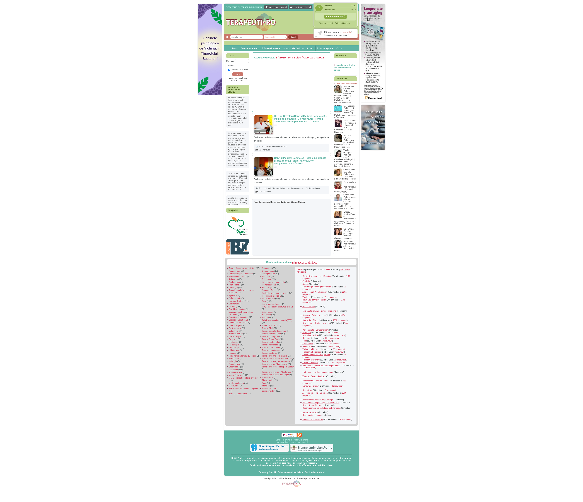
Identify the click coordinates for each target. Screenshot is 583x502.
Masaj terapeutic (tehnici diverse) (243, 378)
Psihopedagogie (269, 285)
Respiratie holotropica (271, 304)
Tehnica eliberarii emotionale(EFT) (277, 320)
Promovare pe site (325, 48)
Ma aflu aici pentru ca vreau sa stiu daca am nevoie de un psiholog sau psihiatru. (237, 166)
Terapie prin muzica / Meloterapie (276, 372)
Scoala (305, 284)
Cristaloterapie (235, 328)
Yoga (264, 383)
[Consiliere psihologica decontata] (373, 152)
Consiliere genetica (237, 309)
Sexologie (266, 315)
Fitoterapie (233, 342)
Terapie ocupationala (271, 350)
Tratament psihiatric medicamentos (317, 372)
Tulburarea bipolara (310, 349)
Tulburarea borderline (311, 352)
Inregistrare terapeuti (277, 7)
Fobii (304, 341)
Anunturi (310, 48)
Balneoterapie (235, 298)
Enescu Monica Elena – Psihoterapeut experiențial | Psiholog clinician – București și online (345, 219)
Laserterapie (234, 367)
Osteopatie (267, 268)
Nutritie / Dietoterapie (238, 394)
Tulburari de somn (310, 362)
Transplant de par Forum (296, 442)
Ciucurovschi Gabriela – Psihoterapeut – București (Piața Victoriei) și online (345, 174)
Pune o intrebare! (335, 16)
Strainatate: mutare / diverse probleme (319, 311)
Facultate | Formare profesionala (316, 287)
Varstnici (306, 297)
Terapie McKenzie (270, 345)
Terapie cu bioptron (270, 336)
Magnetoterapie (235, 372)
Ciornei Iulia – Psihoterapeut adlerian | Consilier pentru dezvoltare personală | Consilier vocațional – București (345, 202)
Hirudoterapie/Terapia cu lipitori (242, 356)
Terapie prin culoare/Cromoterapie (277, 358)
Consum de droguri (310, 386)
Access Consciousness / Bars (242, 268)
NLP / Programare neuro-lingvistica (244, 388)
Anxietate (306, 332)
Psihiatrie (266, 276)
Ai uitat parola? (237, 80)
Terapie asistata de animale (274, 331)
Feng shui (233, 339)
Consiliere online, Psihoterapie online (292, 440)
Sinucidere (307, 346)
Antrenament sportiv (238, 276)
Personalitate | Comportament (315, 330)
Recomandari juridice (311, 415)
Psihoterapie (267, 287)
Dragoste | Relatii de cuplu (314, 315)
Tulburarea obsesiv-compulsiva (316, 354)
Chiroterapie (234, 304)
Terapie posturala (269, 353)
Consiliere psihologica (238, 317)
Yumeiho (266, 386)
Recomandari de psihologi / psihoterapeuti (320, 402)
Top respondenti (326, 23)
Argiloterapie (234, 282)
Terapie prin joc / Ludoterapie (274, 364)
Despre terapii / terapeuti (313, 405)
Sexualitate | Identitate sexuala (316, 323)
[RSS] (299, 435)
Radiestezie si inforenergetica (275, 293)
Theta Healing (268, 380)
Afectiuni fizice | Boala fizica (314, 393)
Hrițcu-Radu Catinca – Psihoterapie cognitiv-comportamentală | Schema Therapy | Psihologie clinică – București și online (344, 94)
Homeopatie (234, 358)
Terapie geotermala (270, 342)
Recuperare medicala (271, 296)
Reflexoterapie (268, 298)
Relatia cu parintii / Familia (314, 300)
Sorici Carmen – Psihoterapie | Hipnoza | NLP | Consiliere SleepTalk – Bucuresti (345, 126)
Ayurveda (233, 295)
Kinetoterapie (234, 364)
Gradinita (306, 281)
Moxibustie (233, 386)
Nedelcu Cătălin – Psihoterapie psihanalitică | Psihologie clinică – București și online (344, 141)
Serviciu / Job (308, 306)
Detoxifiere (233, 331)
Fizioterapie (234, 345)
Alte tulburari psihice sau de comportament (321, 365)
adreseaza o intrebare (304, 262)
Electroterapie (235, 336)
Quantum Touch (269, 290)
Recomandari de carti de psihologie (317, 400)
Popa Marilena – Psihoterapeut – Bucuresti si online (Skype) (345, 187)
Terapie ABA (267, 328)
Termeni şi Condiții (267, 472)
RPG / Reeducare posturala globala (277, 307)
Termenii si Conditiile (314, 465)
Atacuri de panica (310, 335)
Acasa (234, 48)
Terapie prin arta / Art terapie (274, 356)
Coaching (233, 306)
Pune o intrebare (271, 48)
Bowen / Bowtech (236, 301)
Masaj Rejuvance (236, 375)
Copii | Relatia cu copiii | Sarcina (316, 276)
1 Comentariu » (265, 150)
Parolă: (231, 66)
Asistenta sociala (310, 412)
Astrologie (233, 287)
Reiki (264, 301)
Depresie (306, 338)
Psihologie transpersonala (273, 282)
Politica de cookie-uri (315, 472)
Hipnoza (232, 353)
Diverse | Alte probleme (312, 419)
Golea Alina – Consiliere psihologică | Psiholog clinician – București (344, 233)
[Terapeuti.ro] (292, 22)
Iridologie (233, 361)
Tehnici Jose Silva (270, 325)
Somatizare (307, 390)
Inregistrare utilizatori (301, 7)
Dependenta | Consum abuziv (315, 381)
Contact (339, 48)
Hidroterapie (234, 350)
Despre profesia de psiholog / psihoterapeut (321, 408)
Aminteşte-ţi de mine (239, 70)
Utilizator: (230, 61)
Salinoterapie (267, 312)
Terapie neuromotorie (271, 347)
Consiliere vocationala (238, 320)
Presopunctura (268, 274)
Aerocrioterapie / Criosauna (241, 274)
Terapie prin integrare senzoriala (276, 361)
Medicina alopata (279, 146)
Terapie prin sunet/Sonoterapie (275, 375)
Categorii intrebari (342, 23)
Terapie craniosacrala (271, 334)
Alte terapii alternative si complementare (288, 188)
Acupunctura (234, 271)
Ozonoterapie (268, 271)
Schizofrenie (307, 344)
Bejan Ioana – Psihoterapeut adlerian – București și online (345, 246)
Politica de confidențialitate (290, 472)
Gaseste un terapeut (250, 48)
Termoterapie (267, 377)
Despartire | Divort (310, 320)
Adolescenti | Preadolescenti (314, 292)
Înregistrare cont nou (238, 78)
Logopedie (233, 370)
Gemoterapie (234, 347)
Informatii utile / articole (293, 48)
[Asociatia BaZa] (237, 220)
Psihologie (266, 279)
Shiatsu (265, 317)
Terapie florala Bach (271, 339)
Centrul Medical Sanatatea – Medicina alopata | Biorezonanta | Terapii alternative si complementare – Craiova (300, 161)
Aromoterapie (234, 285)
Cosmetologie (235, 325)
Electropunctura (236, 334)
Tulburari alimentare (311, 360)
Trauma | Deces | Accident (314, 376)
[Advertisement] (210, 142)
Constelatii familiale (237, 322)
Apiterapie (233, 279)
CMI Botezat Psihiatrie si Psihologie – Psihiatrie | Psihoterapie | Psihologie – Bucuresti (345, 111)
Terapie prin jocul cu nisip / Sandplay (278, 367)
